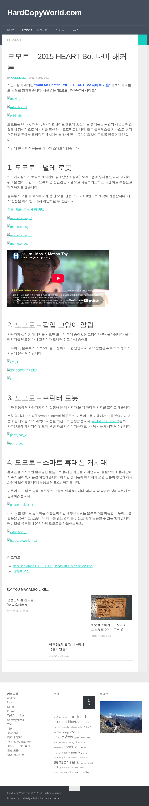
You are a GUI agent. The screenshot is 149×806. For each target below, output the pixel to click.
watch (78, 772)
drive (80, 727)
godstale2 (18, 77)
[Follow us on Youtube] (139, 795)
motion (83, 747)
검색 (56, 693)
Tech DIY (42, 30)
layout (64, 743)
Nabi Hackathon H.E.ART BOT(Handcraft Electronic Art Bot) (53, 566)
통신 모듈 (13, 750)
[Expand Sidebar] (142, 40)
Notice (11, 706)
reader (67, 757)
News (10, 30)
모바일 (60, 30)
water (86, 772)
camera (88, 722)
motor (57, 752)
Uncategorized (15, 720)
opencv (66, 752)
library (71, 743)
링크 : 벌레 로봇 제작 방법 (25, 210)
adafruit (57, 717)
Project (14, 39)
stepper (66, 767)
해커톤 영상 (21, 571)
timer (82, 768)
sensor (61, 762)
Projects (27, 30)
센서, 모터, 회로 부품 (19, 741)
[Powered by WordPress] (21, 798)
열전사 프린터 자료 (105, 421)
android (78, 716)
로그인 (104, 693)
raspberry (58, 757)
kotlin (57, 742)
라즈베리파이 (15, 737)
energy (66, 732)
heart (83, 738)
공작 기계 (13, 733)
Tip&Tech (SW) (15, 715)
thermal (75, 768)
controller (66, 727)
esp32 (75, 732)
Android (11, 698)
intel (88, 738)
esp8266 (63, 737)
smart (90, 763)
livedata (80, 742)
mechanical (58, 748)
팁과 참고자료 (15, 754)
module (70, 747)
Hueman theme (51, 798)
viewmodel (58, 772)
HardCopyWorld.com (44, 12)
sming (57, 767)
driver (87, 727)
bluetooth (76, 722)
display (74, 727)
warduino (68, 772)
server (83, 763)
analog (66, 717)
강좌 (10, 728)
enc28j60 (57, 732)
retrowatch (84, 757)
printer (74, 753)
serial (74, 762)
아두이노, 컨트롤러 (18, 746)
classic (57, 727)
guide (76, 738)
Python (84, 752)
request (74, 757)
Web (75, 30)
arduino (60, 722)
